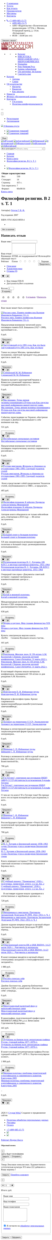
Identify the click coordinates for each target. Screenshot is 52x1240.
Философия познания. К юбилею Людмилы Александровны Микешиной (21, 508)
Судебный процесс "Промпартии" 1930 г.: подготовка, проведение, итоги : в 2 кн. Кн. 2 (22, 887)
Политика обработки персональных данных (27, 1120)
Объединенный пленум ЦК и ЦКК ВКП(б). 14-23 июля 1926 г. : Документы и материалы (24, 951)
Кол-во (4, 288)
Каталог (21, 54)
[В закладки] (3, 276)
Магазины (11, 13)
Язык (4, 138)
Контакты (11, 16)
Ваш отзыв (6, 253)
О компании (12, 3)
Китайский (11, 146)
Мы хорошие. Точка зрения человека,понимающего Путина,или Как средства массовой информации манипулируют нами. (25, 410)
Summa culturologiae (27, 69)
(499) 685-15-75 (19, 23)
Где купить (17, 101)
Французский (24, 143)
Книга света (12, 158)
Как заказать (18, 91)
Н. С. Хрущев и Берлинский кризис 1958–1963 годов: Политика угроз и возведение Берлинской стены (24, 854)
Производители (14, 11)
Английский (24, 141)
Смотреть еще (24, 74)
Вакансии (16, 89)
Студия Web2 (14, 1113)
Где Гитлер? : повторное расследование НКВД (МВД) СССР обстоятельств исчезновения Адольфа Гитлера (25, 787)
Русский (9, 141)
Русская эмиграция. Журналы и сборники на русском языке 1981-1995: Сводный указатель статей (22, 476)
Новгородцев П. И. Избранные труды (19, 694)
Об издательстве (14, 84)
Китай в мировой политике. (14, 597)
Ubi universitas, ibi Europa (29, 71)
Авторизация (13, 121)
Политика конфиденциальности (27, 104)
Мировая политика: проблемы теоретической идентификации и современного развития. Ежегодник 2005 (22, 1083)
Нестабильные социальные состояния (19, 441)
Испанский (40, 143)
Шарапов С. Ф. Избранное (13, 818)
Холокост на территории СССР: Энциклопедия (23, 724)
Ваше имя (8, 1196)
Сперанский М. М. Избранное (15, 375)
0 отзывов (30, 297)
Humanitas (22, 64)
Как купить (12, 8)
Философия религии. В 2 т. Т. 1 (21, 161)
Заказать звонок (9, 41)
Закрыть (5, 1156)
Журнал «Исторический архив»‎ (22, 96)
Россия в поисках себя (11, 981)
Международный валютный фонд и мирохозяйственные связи (18, 1012)
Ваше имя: (6, 241)
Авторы (16, 79)
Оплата (10, 1125)
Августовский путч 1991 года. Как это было (22, 347)
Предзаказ (6, 339)
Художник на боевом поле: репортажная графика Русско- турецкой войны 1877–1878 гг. (24, 1045)
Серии (15, 81)
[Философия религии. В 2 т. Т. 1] (22, 168)
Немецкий (40, 141)
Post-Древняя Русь (26, 66)
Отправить (16, 1156)
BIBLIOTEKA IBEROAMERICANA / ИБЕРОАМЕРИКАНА (28, 59)
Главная (10, 153)
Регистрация (13, 118)
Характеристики (14, 268)
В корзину (6, 291)
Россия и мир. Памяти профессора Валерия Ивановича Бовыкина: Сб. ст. (21, 318)
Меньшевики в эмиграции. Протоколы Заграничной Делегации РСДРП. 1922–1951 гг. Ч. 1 (26, 918)
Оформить (16, 1237)
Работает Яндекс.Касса (12, 1140)
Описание (11, 266)
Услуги (10, 6)
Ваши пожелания (11, 1207)
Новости (11, 94)
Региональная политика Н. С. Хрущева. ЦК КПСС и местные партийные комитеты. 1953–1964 (25, 568)
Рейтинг (5, 261)
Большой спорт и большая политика (18, 537)
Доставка (11, 1122)
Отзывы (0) (12, 271)
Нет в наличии (8, 229)
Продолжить (44, 264)
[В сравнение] (8, 276)
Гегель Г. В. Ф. (18, 210)
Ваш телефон (9, 1201)
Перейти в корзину (20, 1175)
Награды (16, 86)
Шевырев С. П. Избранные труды (17, 752)
